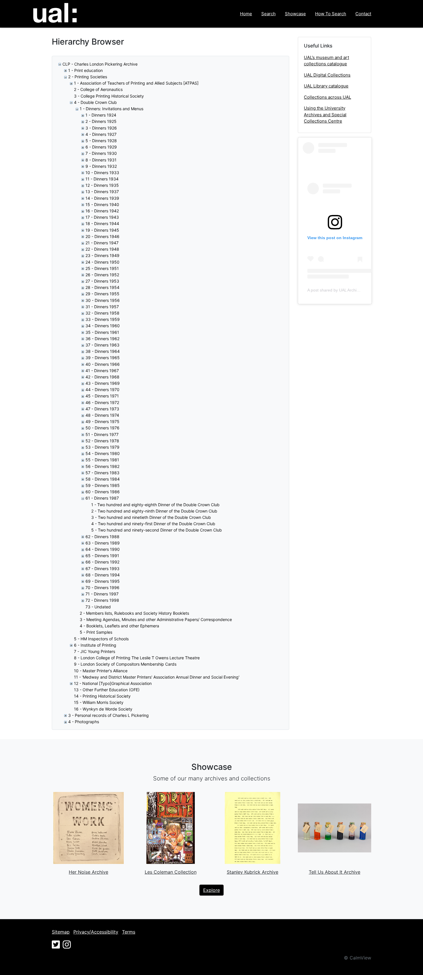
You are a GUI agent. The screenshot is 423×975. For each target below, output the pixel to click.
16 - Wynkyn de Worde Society (103, 709)
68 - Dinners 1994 (102, 574)
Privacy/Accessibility (95, 932)
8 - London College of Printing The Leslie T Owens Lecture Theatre (137, 657)
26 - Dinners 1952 (102, 274)
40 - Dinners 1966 (102, 364)
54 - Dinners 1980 (102, 453)
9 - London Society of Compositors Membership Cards (125, 664)
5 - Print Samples (96, 632)
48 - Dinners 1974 (102, 415)
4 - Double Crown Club (95, 102)
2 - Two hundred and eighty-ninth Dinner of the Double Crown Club (154, 511)
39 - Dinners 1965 (102, 357)
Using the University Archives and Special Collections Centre (325, 114)
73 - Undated (98, 606)
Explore (211, 890)
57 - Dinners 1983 (102, 472)
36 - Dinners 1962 (102, 338)
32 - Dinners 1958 (102, 313)
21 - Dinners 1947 (102, 242)
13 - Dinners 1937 (102, 191)
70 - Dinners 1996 (102, 587)
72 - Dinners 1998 (102, 600)
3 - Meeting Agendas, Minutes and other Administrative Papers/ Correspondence (156, 619)
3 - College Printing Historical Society (109, 96)
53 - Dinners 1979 (102, 447)
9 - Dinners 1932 (101, 166)
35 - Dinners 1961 (102, 332)
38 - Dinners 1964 (102, 351)
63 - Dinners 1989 (102, 542)
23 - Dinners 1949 (102, 255)
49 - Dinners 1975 (102, 421)
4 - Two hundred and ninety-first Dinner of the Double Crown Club (153, 523)
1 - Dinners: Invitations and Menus (111, 108)
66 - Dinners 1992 (102, 561)
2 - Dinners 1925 (101, 121)
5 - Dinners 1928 (101, 140)
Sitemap (61, 932)
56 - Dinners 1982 (102, 466)
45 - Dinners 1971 (102, 395)
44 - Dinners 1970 (102, 389)
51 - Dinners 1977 (102, 434)
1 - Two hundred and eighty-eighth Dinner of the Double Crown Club (155, 504)
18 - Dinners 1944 (102, 223)
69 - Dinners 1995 (102, 581)
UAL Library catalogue (326, 86)
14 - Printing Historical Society (102, 696)
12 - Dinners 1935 (102, 185)
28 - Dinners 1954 (102, 287)
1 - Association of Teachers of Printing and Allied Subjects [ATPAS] (136, 83)
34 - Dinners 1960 (102, 325)
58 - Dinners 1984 (102, 479)
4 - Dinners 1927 (101, 134)
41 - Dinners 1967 (102, 370)
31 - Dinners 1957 (102, 306)
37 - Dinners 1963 (102, 344)
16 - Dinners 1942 (102, 210)
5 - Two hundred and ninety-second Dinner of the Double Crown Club (156, 530)
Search (268, 13)
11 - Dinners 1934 (102, 178)
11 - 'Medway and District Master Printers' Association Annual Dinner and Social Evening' (156, 677)
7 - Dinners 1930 (101, 153)
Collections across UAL (327, 97)
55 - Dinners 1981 (102, 459)
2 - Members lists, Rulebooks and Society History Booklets (134, 613)
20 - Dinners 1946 (102, 236)
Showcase (295, 13)
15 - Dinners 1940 (102, 204)
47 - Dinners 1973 (102, 408)
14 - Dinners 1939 (102, 198)
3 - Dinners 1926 (101, 127)
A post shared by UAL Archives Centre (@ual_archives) (357, 290)
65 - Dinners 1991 (102, 555)
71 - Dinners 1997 (102, 593)
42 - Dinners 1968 (102, 376)
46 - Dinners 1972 (102, 402)
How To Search (330, 13)
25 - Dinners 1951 (102, 268)
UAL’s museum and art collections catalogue (326, 61)
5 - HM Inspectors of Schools (101, 638)
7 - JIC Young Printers (94, 651)
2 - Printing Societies (87, 76)
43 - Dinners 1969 (102, 383)
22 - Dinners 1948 (102, 249)
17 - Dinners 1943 (102, 217)
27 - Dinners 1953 (102, 281)
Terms (128, 932)
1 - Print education (85, 70)
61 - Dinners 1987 (102, 498)
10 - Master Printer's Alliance (100, 670)
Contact (363, 13)
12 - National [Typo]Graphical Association (113, 683)
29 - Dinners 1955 (102, 293)
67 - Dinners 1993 (102, 568)
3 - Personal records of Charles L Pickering (108, 715)
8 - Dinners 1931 (101, 159)
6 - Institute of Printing (95, 645)
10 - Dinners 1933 (102, 172)
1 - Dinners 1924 (100, 115)
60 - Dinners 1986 (102, 491)
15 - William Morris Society (98, 702)
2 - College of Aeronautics (98, 89)
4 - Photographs (83, 721)
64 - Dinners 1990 (102, 549)
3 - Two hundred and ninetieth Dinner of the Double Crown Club (151, 517)
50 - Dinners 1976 (102, 427)
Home (246, 13)
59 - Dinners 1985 (102, 485)
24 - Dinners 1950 (102, 262)
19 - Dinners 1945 (102, 230)
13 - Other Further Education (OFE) (107, 689)
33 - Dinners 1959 (102, 319)
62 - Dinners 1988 (102, 536)
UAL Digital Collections (327, 75)
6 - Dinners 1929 (101, 146)
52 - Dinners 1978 (102, 440)
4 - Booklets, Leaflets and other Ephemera (119, 625)
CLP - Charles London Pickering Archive (100, 64)
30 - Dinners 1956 (102, 300)
